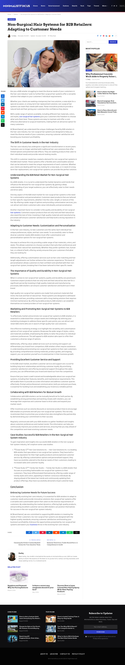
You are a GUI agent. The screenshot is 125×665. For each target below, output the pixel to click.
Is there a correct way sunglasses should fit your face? (43, 587)
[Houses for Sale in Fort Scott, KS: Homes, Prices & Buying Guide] (13, 628)
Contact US (65, 654)
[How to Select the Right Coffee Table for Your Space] (91, 94)
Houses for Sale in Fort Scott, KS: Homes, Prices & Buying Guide (29, 627)
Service (88, 70)
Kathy (14, 36)
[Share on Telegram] (112, 35)
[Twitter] (3, 100)
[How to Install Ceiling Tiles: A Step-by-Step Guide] (51, 619)
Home (35, 6)
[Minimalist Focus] (16, 6)
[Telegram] (3, 117)
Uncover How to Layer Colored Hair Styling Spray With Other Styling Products (68, 588)
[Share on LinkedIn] (106, 35)
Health (74, 6)
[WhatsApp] (3, 121)
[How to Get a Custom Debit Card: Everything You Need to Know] (13, 619)
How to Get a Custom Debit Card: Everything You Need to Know (30, 617)
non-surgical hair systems (29, 117)
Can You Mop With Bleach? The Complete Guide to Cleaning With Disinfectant (67, 627)
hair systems (15, 213)
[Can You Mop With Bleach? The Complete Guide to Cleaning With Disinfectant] (51, 628)
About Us (44, 654)
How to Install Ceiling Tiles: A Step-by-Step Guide (68, 617)
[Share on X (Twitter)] (100, 35)
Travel (96, 6)
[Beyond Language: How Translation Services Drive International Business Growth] (91, 103)
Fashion (66, 6)
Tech (82, 6)
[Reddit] (3, 113)
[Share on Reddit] (109, 35)
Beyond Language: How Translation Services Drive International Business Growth (107, 102)
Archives (54, 654)
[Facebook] (3, 96)
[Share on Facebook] (97, 35)
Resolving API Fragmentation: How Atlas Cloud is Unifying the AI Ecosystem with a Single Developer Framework (29, 637)
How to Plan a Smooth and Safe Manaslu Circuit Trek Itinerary (106, 111)
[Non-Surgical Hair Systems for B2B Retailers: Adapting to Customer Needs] (44, 63)
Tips (89, 6)
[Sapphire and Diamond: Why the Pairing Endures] (19, 577)
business (33, 525)
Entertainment (54, 6)
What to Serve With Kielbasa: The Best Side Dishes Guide (68, 637)
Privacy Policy (97, 638)
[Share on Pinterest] (103, 35)
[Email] (3, 125)
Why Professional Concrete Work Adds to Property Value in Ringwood (101, 75)
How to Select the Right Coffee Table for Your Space (107, 92)
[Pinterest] (3, 108)
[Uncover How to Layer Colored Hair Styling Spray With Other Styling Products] (68, 577)
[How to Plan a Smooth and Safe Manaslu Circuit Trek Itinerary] (91, 112)
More (104, 6)
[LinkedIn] (3, 104)
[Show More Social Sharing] (115, 35)
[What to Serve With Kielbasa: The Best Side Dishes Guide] (51, 638)
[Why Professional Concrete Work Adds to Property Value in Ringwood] (101, 62)
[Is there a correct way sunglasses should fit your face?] (43, 577)
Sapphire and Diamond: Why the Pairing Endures (18, 586)
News (43, 6)
